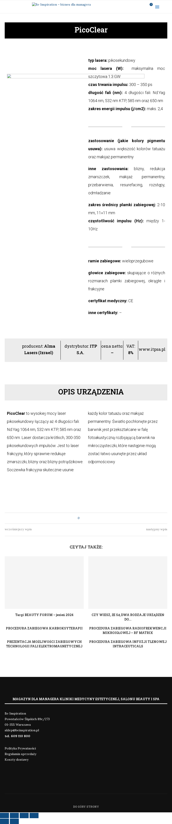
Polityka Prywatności (20, 748)
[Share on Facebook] (87, 518)
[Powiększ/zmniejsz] (34, 815)
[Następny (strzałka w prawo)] (14, 821)
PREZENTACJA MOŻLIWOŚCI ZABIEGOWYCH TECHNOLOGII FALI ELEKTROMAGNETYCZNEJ (44, 644)
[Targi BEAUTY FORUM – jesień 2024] (44, 582)
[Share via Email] (91, 518)
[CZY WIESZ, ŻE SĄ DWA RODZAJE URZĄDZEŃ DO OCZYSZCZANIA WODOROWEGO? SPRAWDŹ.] (127, 582)
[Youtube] (136, 6)
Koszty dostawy (16, 760)
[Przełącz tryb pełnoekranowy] (24, 815)
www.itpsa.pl (152, 349)
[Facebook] (125, 6)
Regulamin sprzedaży (20, 754)
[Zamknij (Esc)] (4, 815)
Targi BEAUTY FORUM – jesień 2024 (44, 615)
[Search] (167, 6)
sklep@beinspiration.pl (22, 730)
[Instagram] (130, 6)
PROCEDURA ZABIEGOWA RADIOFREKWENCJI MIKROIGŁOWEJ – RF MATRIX (127, 630)
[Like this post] (82, 518)
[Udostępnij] (14, 815)
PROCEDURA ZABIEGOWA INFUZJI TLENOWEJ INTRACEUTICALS (128, 644)
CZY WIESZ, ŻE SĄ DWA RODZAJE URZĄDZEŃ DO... (128, 617)
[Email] (142, 6)
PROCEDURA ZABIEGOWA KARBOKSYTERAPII (44, 628)
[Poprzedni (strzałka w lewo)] (4, 821)
